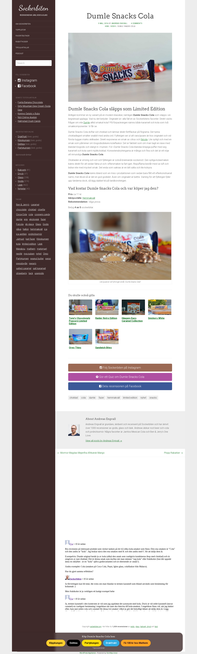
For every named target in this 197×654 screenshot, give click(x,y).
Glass (20, 177)
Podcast (19, 54)
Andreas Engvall (119, 23)
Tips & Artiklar (22, 48)
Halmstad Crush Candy (29, 121)
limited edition (29, 244)
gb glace (29, 224)
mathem (31, 248)
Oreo (45, 253)
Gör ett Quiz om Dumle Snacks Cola (121, 377)
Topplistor (21, 30)
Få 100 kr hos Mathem (136, 643)
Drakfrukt (22, 136)
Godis (21, 181)
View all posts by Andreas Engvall (104, 440)
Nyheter (22, 188)
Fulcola (20, 224)
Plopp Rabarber (173, 452)
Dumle (87, 122)
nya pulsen (29, 253)
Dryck (21, 173)
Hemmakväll (88, 198)
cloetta (41, 209)
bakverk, (143, 627)
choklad (32, 209)
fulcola (144, 139)
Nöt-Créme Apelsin (27, 117)
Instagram (29, 80)
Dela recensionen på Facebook (121, 386)
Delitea (21, 144)
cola (31, 214)
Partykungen (24, 147)
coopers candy (42, 214)
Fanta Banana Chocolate (30, 102)
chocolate (21, 209)
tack (31, 273)
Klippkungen (24, 140)
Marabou (20, 248)
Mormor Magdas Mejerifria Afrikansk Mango (81, 452)
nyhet (39, 253)
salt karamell (39, 268)
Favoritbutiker (22, 36)
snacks (153, 397)
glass (137, 627)
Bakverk (22, 170)
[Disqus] (120, 493)
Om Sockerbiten (23, 24)
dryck (149, 627)
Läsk (20, 185)
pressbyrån (21, 263)
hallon (26, 229)
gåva (18, 229)
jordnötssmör (35, 234)
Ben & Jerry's (22, 204)
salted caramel (23, 268)
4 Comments (136, 23)
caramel (35, 204)
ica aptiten (21, 234)
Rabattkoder (22, 42)
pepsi (48, 258)
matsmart (42, 248)
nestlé (19, 253)
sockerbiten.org (95, 627)
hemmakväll (36, 229)
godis (132, 627)
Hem (107, 26)
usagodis (39, 273)
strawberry (21, 273)
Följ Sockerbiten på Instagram (121, 367)
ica (45, 229)
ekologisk (34, 219)
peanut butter (37, 258)
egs (26, 219)
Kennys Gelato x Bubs (29, 113)
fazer (43, 219)
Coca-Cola (21, 214)
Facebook (28, 86)
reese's (32, 263)
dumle (19, 219)
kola (18, 244)
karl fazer (30, 239)
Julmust (20, 239)
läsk (156, 627)
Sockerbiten (33, 8)
